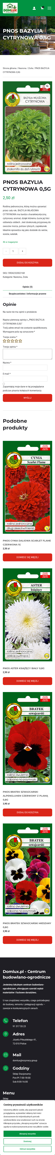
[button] (47, 86)
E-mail (7, 373)
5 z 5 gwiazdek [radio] (20, 341)
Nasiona (22, 68)
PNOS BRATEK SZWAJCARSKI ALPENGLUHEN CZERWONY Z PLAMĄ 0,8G (25, 796)
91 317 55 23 (19, 1026)
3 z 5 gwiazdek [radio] (12, 341)
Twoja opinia (10, 346)
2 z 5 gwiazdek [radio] (8, 341)
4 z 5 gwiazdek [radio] (16, 341)
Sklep (5, 1098)
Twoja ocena (10, 337)
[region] (27, 1127)
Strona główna (9, 68)
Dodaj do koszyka (27, 262)
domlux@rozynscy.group (25, 1060)
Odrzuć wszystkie (27, 1149)
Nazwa (7, 362)
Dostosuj (27, 1141)
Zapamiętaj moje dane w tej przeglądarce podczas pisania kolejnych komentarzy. (23, 388)
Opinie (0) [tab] (28, 287)
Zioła (30, 68)
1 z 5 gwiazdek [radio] (4, 341)
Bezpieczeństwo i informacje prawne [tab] (27, 293)
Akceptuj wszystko (27, 1134)
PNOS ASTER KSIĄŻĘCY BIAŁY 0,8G (23, 668)
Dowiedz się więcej (27, 557)
